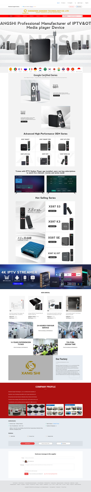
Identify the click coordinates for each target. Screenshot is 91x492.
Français (27, 484)
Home (11, 16)
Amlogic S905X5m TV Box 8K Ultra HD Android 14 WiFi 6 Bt (35, 314)
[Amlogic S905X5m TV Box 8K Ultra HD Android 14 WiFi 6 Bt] (36, 304)
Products (18, 16)
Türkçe (68, 484)
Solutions (31, 16)
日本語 (57, 484)
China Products (21, 482)
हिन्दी (60, 484)
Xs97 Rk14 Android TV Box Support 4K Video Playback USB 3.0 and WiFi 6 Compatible (16, 314)
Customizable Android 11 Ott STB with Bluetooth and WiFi (73, 314)
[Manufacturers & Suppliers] (9, 2)
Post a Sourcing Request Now (50, 473)
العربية (50, 484)
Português (23, 484)
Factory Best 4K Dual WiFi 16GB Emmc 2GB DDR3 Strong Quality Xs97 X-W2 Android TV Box (54, 314)
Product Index (67, 482)
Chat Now (79, 6)
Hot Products (15, 482)
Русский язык (32, 484)
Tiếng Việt (72, 484)
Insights (76, 482)
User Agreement (52, 487)
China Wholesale (40, 482)
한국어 (53, 484)
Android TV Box (56, 423)
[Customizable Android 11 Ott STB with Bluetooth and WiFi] (74, 304)
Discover (38, 16)
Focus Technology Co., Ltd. (37, 487)
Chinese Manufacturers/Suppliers (30, 482)
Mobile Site (72, 482)
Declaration (58, 487)
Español (18, 484)
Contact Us (45, 16)
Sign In (58, 2)
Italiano (37, 484)
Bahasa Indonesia (78, 484)
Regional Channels (60, 482)
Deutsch (41, 484)
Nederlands (46, 484)
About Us (25, 16)
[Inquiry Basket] (75, 2)
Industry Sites (53, 482)
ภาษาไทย (63, 484)
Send (26, 473)
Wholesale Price (47, 482)
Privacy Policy (64, 487)
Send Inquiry (72, 6)
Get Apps (81, 2)
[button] (44, 287)
